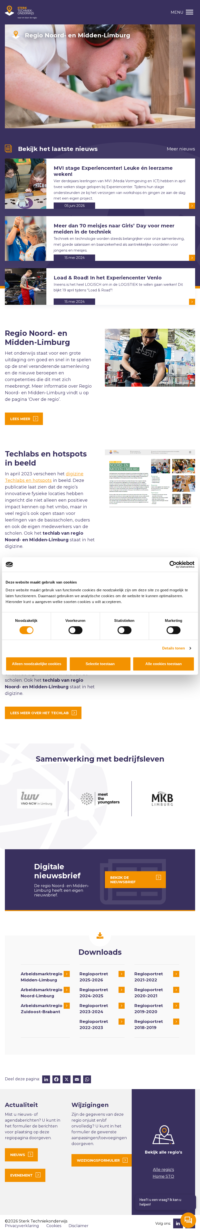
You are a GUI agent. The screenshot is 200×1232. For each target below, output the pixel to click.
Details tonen (173, 648)
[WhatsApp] (87, 1079)
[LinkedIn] (46, 1079)
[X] (66, 1079)
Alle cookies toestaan (163, 664)
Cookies (53, 1225)
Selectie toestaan (100, 664)
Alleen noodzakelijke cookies (36, 664)
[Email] (77, 1079)
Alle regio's (163, 1169)
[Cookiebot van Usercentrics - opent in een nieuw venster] (173, 564)
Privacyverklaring (22, 1225)
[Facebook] (56, 1079)
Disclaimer (79, 1225)
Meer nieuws (181, 149)
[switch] (75, 630)
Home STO (163, 1176)
